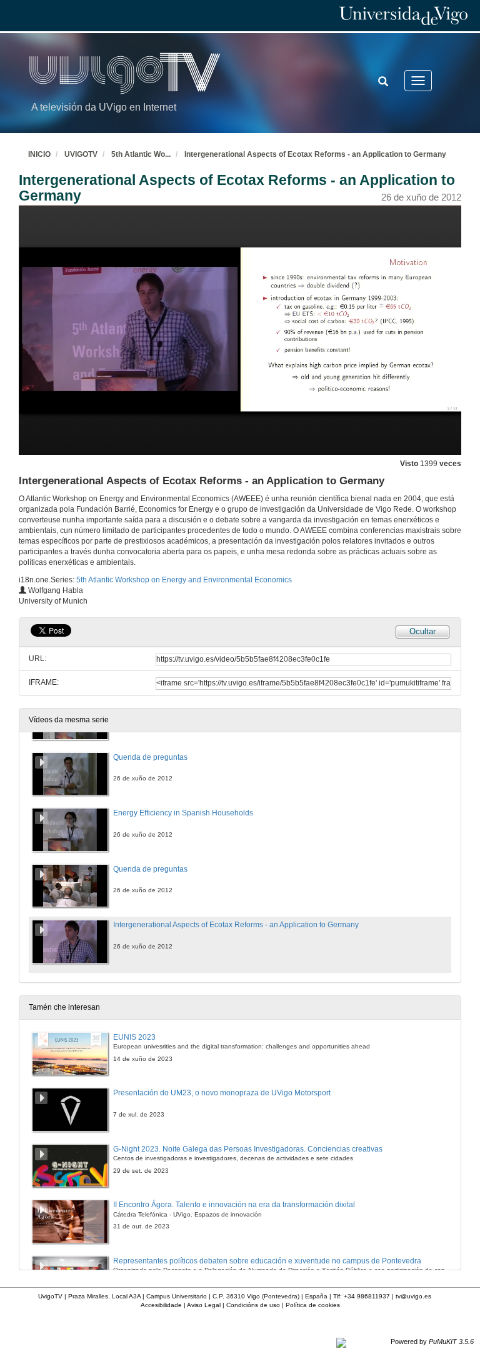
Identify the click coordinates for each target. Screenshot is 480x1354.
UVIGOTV (81, 154)
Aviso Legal (204, 1305)
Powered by (432, 1341)
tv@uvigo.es (413, 1296)
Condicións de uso (253, 1305)
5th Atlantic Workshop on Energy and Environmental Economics (184, 579)
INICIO (39, 154)
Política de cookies (313, 1305)
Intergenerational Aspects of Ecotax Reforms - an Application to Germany (315, 154)
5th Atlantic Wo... (141, 154)
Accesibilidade (161, 1305)
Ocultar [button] (422, 631)
